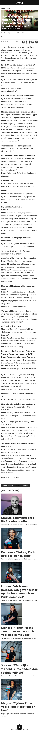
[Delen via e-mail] (29, 42)
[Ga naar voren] (19, 3)
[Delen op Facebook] (23, 42)
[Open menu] (19, 727)
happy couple (7, 486)
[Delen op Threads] (32, 42)
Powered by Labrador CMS (19, 730)
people (26, 486)
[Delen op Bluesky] (36, 42)
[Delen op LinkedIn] (26, 42)
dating (18, 486)
